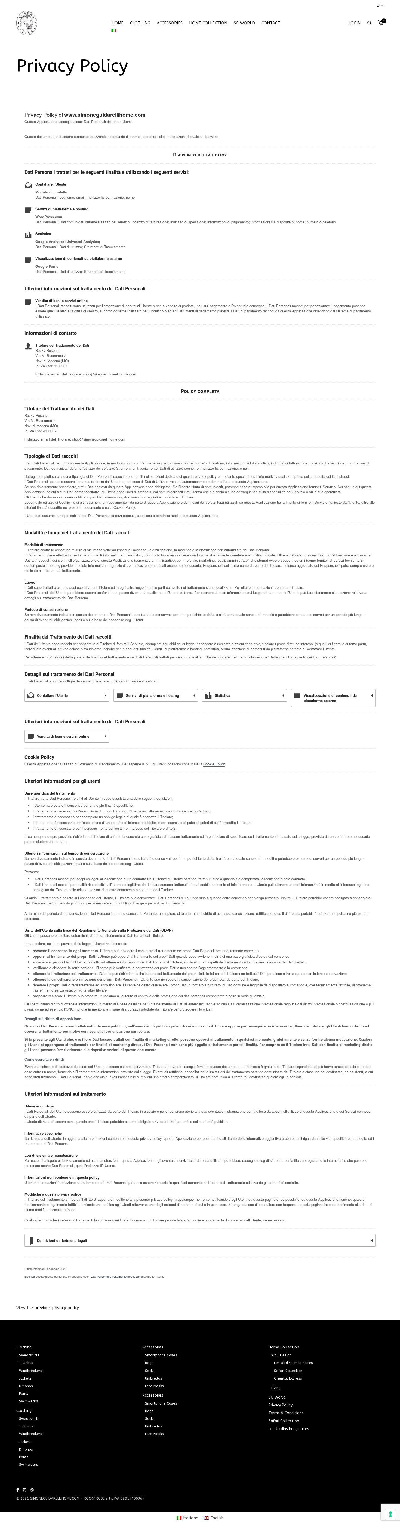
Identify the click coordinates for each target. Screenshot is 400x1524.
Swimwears (28, 1401)
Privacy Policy (281, 1405)
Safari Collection (288, 1371)
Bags (149, 1363)
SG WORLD (244, 23)
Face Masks (154, 1386)
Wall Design (281, 1355)
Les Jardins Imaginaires (293, 1363)
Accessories (170, 23)
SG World (277, 1397)
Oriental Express (288, 1378)
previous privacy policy (56, 1307)
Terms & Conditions (286, 1413)
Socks (150, 1371)
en (379, 5)
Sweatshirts (29, 1355)
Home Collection (208, 23)
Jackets (25, 1378)
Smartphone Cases (161, 1355)
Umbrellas (153, 1378)
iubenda (29, 1276)
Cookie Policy (214, 763)
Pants (24, 1393)
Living (276, 1388)
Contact (270, 23)
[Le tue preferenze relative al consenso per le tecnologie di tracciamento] (390, 1514)
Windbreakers (30, 1371)
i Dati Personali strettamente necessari (115, 1276)
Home (118, 23)
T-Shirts (26, 1363)
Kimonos (26, 1386)
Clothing (140, 23)
